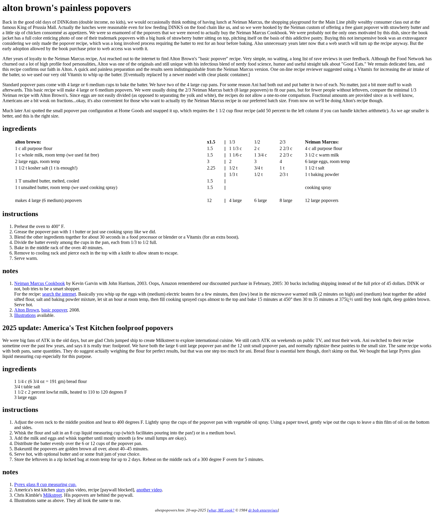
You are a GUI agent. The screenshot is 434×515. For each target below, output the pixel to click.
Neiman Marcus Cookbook (39, 283)
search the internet (59, 293)
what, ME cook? (221, 510)
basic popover (54, 309)
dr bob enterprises (263, 510)
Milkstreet (52, 495)
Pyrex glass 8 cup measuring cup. (45, 484)
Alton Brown (26, 309)
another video (149, 489)
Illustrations (25, 315)
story (60, 489)
